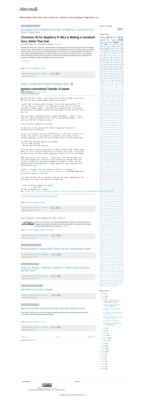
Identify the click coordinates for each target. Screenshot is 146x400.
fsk (115, 167)
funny (107, 75)
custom (120, 143)
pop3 (120, 226)
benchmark (104, 123)
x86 (119, 68)
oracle (115, 219)
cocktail (101, 134)
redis (103, 235)
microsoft (120, 61)
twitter (101, 271)
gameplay (109, 170)
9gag (101, 109)
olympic (120, 215)
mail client (102, 98)
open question (103, 217)
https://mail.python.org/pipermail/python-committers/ (43, 171)
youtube (113, 285)
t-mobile (114, 262)
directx (115, 91)
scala (102, 244)
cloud (119, 71)
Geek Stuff (32, 210)
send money (113, 246)
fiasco (115, 163)
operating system (104, 100)
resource (102, 239)
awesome (102, 122)
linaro (106, 199)
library (114, 61)
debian (114, 147)
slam (101, 249)
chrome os (105, 71)
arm (108, 70)
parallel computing (116, 221)
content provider (105, 140)
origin (96, 17)
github (119, 52)
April (104, 333)
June (104, 328)
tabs (108, 264)
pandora (102, 221)
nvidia (107, 213)
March (105, 335)
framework (102, 167)
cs (109, 143)
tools (115, 269)
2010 (103, 361)
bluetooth (114, 70)
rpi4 (111, 242)
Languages (117, 109)
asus (101, 86)
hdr (109, 183)
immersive (102, 188)
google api (113, 174)
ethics (115, 159)
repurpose (102, 237)
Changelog (41, 202)
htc (109, 185)
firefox (121, 73)
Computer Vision (116, 55)
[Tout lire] (66, 226)
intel (115, 96)
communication (103, 89)
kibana (120, 96)
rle (108, 240)
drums (101, 93)
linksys (112, 199)
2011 (103, 359)
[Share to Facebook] (57, 74)
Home (58, 337)
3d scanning (108, 82)
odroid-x (102, 215)
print (120, 228)
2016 (103, 346)
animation (111, 62)
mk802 (114, 206)
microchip (104, 204)
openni (101, 219)
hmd (105, 96)
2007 (103, 369)
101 (119, 105)
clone (109, 132)
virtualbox (104, 276)
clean (117, 131)
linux (34, 76)
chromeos (120, 129)
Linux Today (42, 68)
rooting (113, 240)
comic (109, 136)
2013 (103, 354)
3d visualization (117, 82)
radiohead (118, 230)
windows (113, 68)
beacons (108, 122)
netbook (103, 212)
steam (116, 258)
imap (120, 186)
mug (118, 210)
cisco (112, 131)
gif (107, 172)
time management (112, 267)
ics (106, 186)
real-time (115, 233)
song (120, 102)
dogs (115, 154)
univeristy (119, 271)
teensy (119, 264)
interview (119, 190)
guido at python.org (39, 92)
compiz (115, 136)
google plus (120, 176)
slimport (106, 249)
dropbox (108, 156)
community (112, 89)
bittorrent (117, 123)
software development (105, 255)
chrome (121, 70)
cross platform (118, 141)
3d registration (117, 107)
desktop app (118, 149)
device (109, 91)
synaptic (102, 262)
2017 (103, 343)
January (105, 340)
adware (109, 113)
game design (113, 168)
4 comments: (44, 207)
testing (107, 266)
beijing (121, 122)
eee (109, 73)
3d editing (108, 107)
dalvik (101, 145)
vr (102, 62)
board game (110, 125)
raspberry (116, 100)
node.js (101, 59)
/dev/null (29, 9)
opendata (111, 217)
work (101, 61)
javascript (107, 66)
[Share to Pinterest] (59, 74)
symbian (119, 260)
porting (113, 79)
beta (106, 86)
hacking (119, 181)
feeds (109, 163)
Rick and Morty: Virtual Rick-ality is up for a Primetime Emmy (56, 248)
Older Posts (91, 337)
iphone (101, 77)
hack (114, 181)
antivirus (102, 116)
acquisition (102, 113)
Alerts (27, 238)
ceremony (113, 129)
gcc (115, 170)
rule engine (120, 242)
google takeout (114, 177)
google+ (106, 179)
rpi (107, 242)
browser (119, 62)
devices (111, 150)
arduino (108, 57)
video (122, 104)
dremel (120, 154)
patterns (109, 222)
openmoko (118, 217)
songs (120, 255)
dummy (114, 156)
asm (116, 118)
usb (112, 273)
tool (107, 55)
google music (104, 176)
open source (118, 98)
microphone (112, 204)
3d (106, 62)
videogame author (110, 275)
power (106, 228)
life (121, 57)
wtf (100, 285)
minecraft (102, 206)
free (102, 75)
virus (120, 276)
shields (114, 248)
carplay (103, 129)
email (120, 156)
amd (107, 114)
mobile (120, 66)
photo (120, 222)
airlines (114, 113)
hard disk (102, 183)
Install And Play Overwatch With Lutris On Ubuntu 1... (112, 324)
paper (101, 79)
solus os (114, 255)
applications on (104, 118)
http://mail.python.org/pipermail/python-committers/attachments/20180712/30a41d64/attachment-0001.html (69, 191)
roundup (102, 242)
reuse (114, 239)
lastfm (121, 195)
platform (106, 226)
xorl (104, 285)
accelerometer (117, 111)
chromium (102, 87)
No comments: (45, 235)
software (119, 253)
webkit (101, 82)
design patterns (109, 149)
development (103, 150)
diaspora (119, 150)
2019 (103, 294)
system (108, 262)
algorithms (120, 113)
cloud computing (115, 87)
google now (113, 176)
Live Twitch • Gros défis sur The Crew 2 (43, 218)
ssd (106, 258)
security (115, 59)
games (101, 66)
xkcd (115, 105)
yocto (108, 285)
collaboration (103, 136)
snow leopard (112, 251)
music (101, 52)
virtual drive (120, 275)
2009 (103, 364)
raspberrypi (118, 231)
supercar (112, 260)
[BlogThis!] (53, 74)
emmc (101, 158)
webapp (110, 282)
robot (122, 100)
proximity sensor (104, 230)
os (120, 219)
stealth (111, 258)
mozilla (112, 210)
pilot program (103, 224)
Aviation (105, 84)
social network (108, 102)
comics (27, 297)
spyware (102, 104)
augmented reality (108, 120)
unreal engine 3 (104, 273)
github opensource (116, 172)
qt (110, 100)
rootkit (119, 240)
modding (114, 77)
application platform (116, 116)
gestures (102, 172)
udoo (112, 104)
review (119, 239)
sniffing (121, 249)
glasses (101, 174)
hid (113, 183)
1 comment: (44, 73)
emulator (121, 158)
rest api (109, 239)
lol (100, 203)
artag (111, 118)
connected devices (118, 138)
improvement (117, 188)
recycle (121, 233)
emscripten (107, 158)
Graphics (102, 57)
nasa (122, 210)
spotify (101, 258)
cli (104, 132)
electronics (114, 73)
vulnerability (103, 280)
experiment (103, 64)
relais (108, 235)
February (106, 338)
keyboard (118, 194)
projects (108, 59)
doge (110, 154)
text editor (113, 266)
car (122, 127)
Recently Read (106, 42)
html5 (110, 96)
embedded (107, 61)
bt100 (110, 127)
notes (102, 213)
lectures (115, 197)
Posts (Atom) (32, 340)
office (114, 215)
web (120, 59)
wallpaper (110, 280)
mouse (106, 210)
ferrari (110, 95)
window (112, 284)
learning (108, 197)
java (114, 57)
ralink (101, 231)
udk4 (112, 271)
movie (101, 68)
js (117, 57)
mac (109, 203)
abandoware (109, 111)
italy (107, 192)
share (101, 248)
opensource (118, 50)
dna (120, 152)
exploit (101, 95)
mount (101, 210)
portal (101, 228)
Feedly (27, 76)
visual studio (108, 278)
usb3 (117, 273)
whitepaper (116, 282)
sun (106, 260)
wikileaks (109, 105)
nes (120, 77)
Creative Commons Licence (49, 388)
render (119, 235)
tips (111, 269)
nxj (112, 213)
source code (108, 257)
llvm (106, 201)
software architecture (105, 80)
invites (101, 192)
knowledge (109, 195)
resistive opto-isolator (115, 237)
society (115, 102)
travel (120, 269)
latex (103, 197)
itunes (112, 192)
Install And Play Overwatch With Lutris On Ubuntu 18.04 (53, 308)
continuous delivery (117, 140)
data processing (106, 147)
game (115, 95)
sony (101, 257)
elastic (111, 93)
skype (120, 248)
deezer (119, 147)
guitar (109, 181)
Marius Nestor (56, 44)
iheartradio (112, 186)
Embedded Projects (105, 46)
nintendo (116, 212)
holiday (119, 183)
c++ (119, 127)
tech (114, 80)
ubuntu (120, 80)
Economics (106, 109)
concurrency (109, 138)
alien (102, 114)
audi (101, 120)
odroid (120, 213)
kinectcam (102, 195)
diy (120, 91)
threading (102, 267)
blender (112, 86)
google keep (120, 174)
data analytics (120, 145)
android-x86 (119, 114)
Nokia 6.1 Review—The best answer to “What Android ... (113, 317)
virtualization (113, 276)
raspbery (102, 233)
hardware (119, 75)
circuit (113, 71)
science (108, 244)
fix (107, 165)
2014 (103, 351)
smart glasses (114, 249)
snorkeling (104, 251)
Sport (109, 50)
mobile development (107, 208)
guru (101, 96)
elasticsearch (118, 93)
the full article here (30, 68)
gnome (106, 174)
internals (102, 190)
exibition (121, 159)
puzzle (112, 230)
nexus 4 (110, 98)
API (100, 84)
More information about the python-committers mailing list (39, 196)
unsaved (107, 68)
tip (107, 269)
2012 (103, 356)
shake (120, 246)
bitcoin (111, 123)
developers (102, 73)
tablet (103, 264)
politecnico (109, 53)
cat (108, 129)
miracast (109, 206)
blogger (103, 125)
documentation (103, 154)
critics (110, 141)
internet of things (110, 190)
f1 (105, 95)
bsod (105, 127)
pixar (107, 79)
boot (116, 125)
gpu (120, 179)
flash (113, 165)
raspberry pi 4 (109, 231)
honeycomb (102, 185)
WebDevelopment (110, 52)
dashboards (107, 145)
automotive (118, 120)
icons (101, 186)
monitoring (118, 208)
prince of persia (113, 228)
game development (114, 48)
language (116, 195)
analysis (112, 114)
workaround (119, 284)
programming (119, 46)
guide (120, 95)
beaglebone (115, 122)
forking (119, 165)
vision (101, 278)
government (114, 179)
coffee (112, 134)
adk (110, 84)
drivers (101, 156)
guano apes (102, 181)
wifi (122, 282)
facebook (110, 64)
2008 (103, 366)
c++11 (119, 86)
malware (121, 203)
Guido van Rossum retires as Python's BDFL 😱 (47, 84)
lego (120, 197)
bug (115, 127)
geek (120, 170)
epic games (104, 159)
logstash (119, 201)
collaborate (118, 134)
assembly (119, 84)
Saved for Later (108, 40)
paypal (114, 222)
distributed (114, 152)
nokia (122, 212)
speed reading (117, 257)
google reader (105, 177)
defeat (101, 149)
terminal (102, 266)
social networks (103, 253)
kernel (114, 66)
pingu (110, 224)
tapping (113, 264)
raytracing (108, 233)
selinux (105, 246)
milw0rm (119, 204)
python (119, 79)
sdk (102, 102)
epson (110, 159)
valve (117, 104)
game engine (118, 64)
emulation (114, 158)
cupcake (114, 143)
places (116, 224)
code (107, 134)
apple (107, 116)
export (103, 161)
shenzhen (107, 248)
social (120, 251)
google (104, 48)
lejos (101, 199)
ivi (117, 192)
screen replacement (117, 244)
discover (102, 152)
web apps (117, 280)
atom (120, 118)
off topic (108, 215)
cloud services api (117, 132)
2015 (103, 349)
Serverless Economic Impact (37, 289)
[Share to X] (55, 74)
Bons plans (118, 53)
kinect (107, 77)
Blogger (85, 395)
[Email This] (51, 74)
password (102, 222)
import (109, 188)
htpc (113, 185)
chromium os (105, 131)
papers (108, 221)
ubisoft (107, 271)
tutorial (107, 104)
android (102, 50)
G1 (112, 109)
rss (114, 242)
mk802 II (121, 206)
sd (100, 246)
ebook (106, 93)
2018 (103, 296)
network (110, 212)
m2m (104, 203)
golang (112, 75)
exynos (116, 161)
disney (107, 152)
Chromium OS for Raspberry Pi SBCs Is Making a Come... (112, 301)
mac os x (114, 203)
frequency (109, 167)
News (101, 55)
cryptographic (103, 143)
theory (120, 266)
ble (122, 123)
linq (117, 199)
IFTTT (31, 76)
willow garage (104, 284)
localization (112, 201)
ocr (115, 213)
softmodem (112, 253)
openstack (108, 219)
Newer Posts (24, 337)
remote (113, 235)
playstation (113, 226)
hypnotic (119, 185)
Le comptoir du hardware (46, 230)
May (104, 330)
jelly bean (110, 194)
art (114, 84)
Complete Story (25, 61)
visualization (118, 278)
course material (103, 141)
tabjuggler (120, 262)
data (113, 145)
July (104, 298)
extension (109, 161)
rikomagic (102, 240)
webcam (103, 105)
